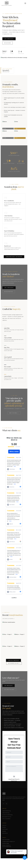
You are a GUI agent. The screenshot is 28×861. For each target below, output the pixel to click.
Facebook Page (5, 843)
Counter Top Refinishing (7, 814)
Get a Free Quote (9, 38)
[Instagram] (6, 803)
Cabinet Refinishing (6, 810)
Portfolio (4, 827)
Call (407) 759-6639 (9, 689)
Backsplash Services (6, 816)
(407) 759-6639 (5, 839)
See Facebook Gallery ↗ (14, 663)
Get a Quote (5, 833)
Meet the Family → (14, 412)
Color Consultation (6, 818)
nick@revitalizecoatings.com (8, 841)
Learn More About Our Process (14, 256)
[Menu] (25, 3)
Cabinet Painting (5, 812)
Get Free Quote (9, 685)
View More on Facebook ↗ (8, 618)
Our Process (5, 829)
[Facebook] (3, 803)
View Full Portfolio (13, 660)
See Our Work (7, 42)
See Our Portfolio (8, 291)
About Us (4, 825)
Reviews (4, 831)
